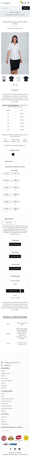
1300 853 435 (7, 365)
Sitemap (3, 371)
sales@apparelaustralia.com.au (11, 362)
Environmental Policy (6, 406)
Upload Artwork (9, 219)
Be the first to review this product (15, 28)
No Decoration (16, 276)
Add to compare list (22, 291)
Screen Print (15, 264)
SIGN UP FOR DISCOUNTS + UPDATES (11, 427)
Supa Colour (15, 252)
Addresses (3, 421)
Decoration (3, 385)
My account (4, 417)
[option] (4, 79)
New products (4, 403)
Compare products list (6, 401)
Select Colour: (9, 161)
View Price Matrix (15, 244)
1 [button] (14, 85)
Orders (3, 419)
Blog (2, 396)
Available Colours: (15, 150)
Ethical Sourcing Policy (6, 408)
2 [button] (16, 85)
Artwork (3, 376)
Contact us (3, 388)
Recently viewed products (7, 399)
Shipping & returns (5, 373)
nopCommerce (18, 452)
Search (25, 8)
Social (15, 295)
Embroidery (15, 240)
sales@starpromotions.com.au (10, 231)
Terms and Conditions (6, 380)
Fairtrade (3, 411)
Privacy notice (4, 378)
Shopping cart (4, 424)
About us (3, 383)
